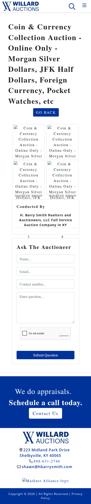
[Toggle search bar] (72, 6)
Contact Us (45, 413)
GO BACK (46, 112)
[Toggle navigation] (84, 5)
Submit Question (45, 354)
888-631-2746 (47, 461)
